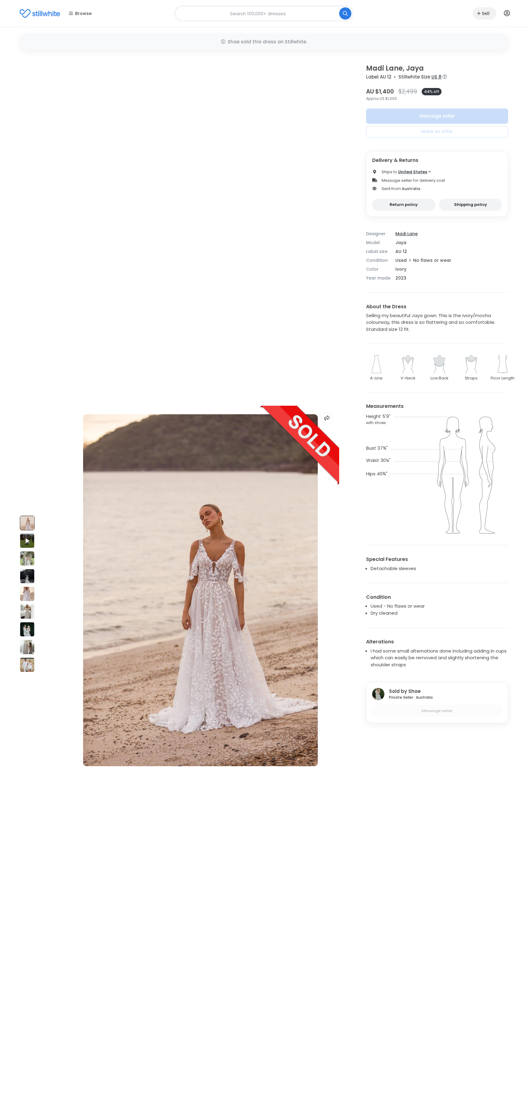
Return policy (404, 204)
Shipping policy (470, 204)
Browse (83, 13)
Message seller (437, 116)
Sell (486, 13)
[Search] (345, 13)
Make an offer (437, 131)
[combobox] (264, 13)
